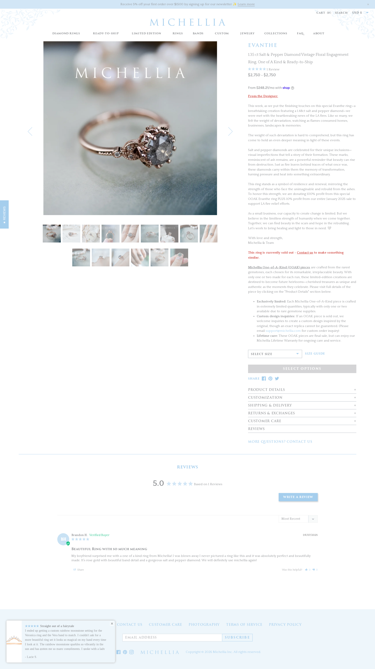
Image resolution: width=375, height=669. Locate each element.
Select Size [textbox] (261, 354)
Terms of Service (244, 624)
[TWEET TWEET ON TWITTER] (277, 378)
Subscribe (237, 637)
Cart (323, 13)
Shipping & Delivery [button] (270, 405)
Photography (204, 624)
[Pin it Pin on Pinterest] (125, 652)
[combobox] (358, 13)
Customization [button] (265, 397)
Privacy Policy (285, 624)
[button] (178, 33)
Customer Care (165, 624)
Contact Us (130, 624)
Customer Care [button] (264, 421)
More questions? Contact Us (280, 441)
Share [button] (80, 569)
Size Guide (315, 354)
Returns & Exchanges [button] (271, 413)
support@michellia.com (283, 331)
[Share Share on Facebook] (118, 652)
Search (341, 13)
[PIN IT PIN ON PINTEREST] (270, 378)
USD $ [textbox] (357, 12)
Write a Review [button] (298, 497)
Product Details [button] (266, 389)
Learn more (246, 4)
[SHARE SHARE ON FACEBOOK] (264, 378)
